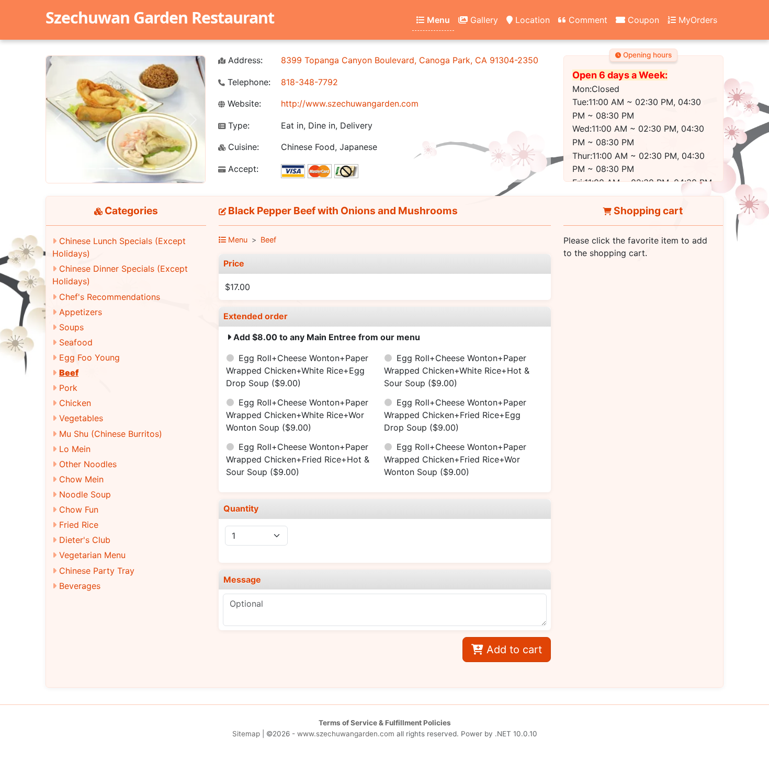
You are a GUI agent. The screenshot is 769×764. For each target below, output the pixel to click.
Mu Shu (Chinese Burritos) (110, 434)
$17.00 (237, 287)
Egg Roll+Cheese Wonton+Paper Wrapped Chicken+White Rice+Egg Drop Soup (297, 370)
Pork (68, 388)
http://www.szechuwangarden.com (350, 103)
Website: (243, 104)
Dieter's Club (84, 540)
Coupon (642, 20)
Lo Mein (75, 449)
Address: (244, 60)
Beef (68, 372)
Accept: (241, 169)
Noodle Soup (85, 494)
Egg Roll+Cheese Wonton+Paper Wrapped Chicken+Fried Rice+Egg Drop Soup (455, 415)
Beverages (79, 586)
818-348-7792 (309, 82)
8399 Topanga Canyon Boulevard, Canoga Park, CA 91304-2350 (409, 60)
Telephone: (247, 82)
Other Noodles (88, 464)
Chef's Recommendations (109, 297)
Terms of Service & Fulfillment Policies (385, 723)
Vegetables (81, 418)
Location (531, 20)
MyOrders (696, 20)
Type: (237, 126)
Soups (71, 327)
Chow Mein (81, 479)
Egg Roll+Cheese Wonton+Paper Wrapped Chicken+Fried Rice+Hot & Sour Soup (297, 459)
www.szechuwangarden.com (345, 734)
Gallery (483, 20)
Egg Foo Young (89, 357)
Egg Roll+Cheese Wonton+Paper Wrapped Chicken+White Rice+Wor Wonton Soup (297, 415)
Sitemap (246, 734)
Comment (586, 20)
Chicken (75, 403)
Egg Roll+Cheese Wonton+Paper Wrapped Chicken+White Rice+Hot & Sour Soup (456, 370)
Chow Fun (78, 509)
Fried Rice (78, 524)
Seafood (76, 342)
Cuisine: (242, 147)
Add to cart (512, 649)
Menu (437, 20)
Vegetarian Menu (92, 555)
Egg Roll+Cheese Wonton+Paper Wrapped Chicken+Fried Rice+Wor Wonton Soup (455, 459)
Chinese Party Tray (96, 570)
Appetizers (80, 312)
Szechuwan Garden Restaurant (160, 17)
